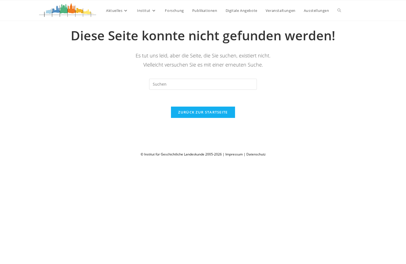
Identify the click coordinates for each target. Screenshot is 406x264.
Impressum (234, 154)
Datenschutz (256, 154)
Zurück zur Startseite (203, 112)
